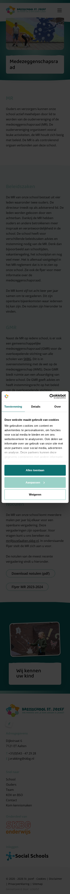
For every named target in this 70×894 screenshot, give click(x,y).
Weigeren (35, 494)
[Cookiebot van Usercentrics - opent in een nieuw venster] (50, 396)
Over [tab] (57, 406)
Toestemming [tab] (13, 406)
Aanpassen (33, 482)
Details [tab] (35, 406)
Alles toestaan (35, 470)
